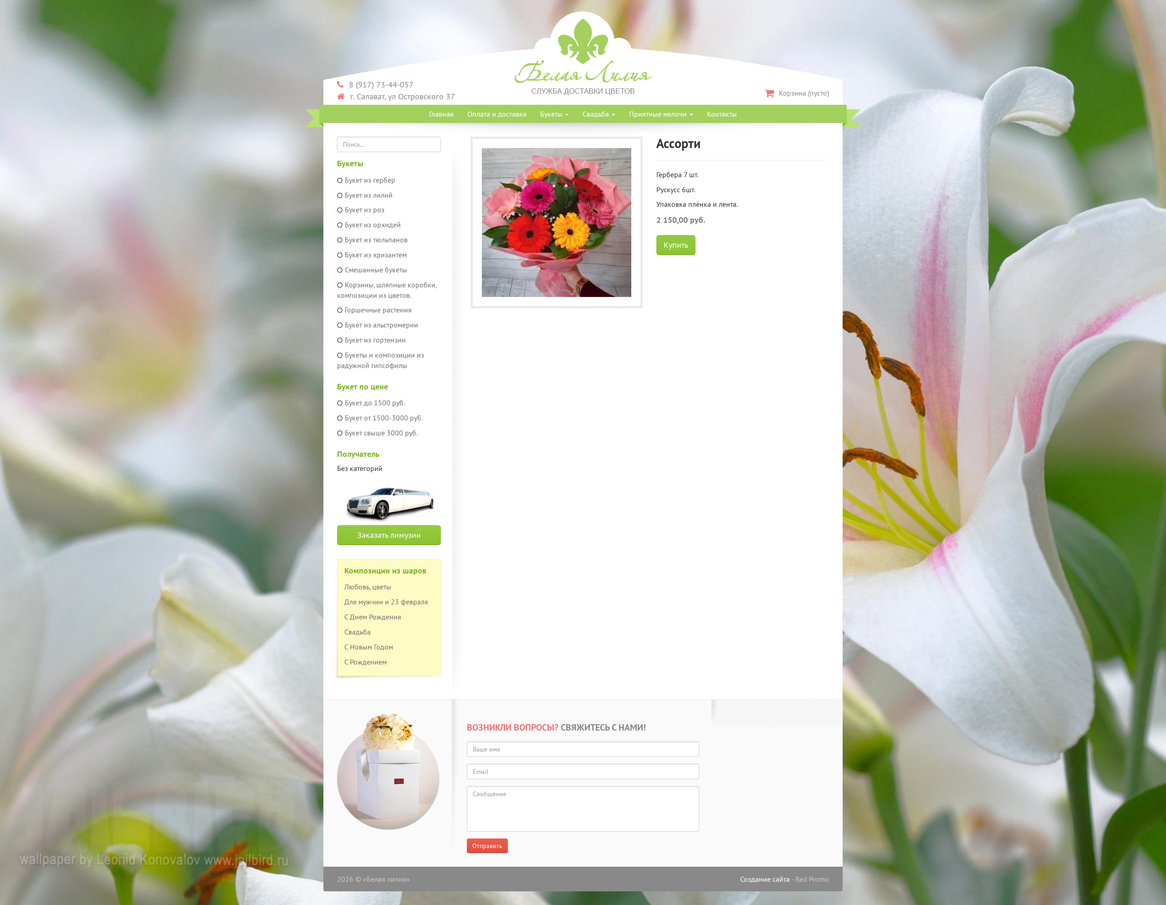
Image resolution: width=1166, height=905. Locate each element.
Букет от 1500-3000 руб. (384, 417)
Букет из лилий (369, 194)
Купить (676, 245)
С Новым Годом (368, 646)
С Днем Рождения (372, 616)
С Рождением (365, 661)
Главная (441, 113)
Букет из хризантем (376, 254)
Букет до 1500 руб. (375, 402)
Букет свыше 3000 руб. (381, 432)
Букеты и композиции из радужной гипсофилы (380, 360)
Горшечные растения (378, 309)
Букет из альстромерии (381, 324)
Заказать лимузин (389, 535)
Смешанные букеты (376, 269)
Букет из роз (364, 209)
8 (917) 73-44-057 (380, 84)
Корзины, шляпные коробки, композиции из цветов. (386, 290)
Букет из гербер (370, 179)
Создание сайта (765, 879)
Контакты (722, 113)
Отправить (487, 846)
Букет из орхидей (373, 224)
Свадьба (357, 631)
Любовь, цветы (367, 586)
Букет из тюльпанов (376, 239)
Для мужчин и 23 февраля (386, 601)
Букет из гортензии (375, 339)
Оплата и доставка (497, 113)
